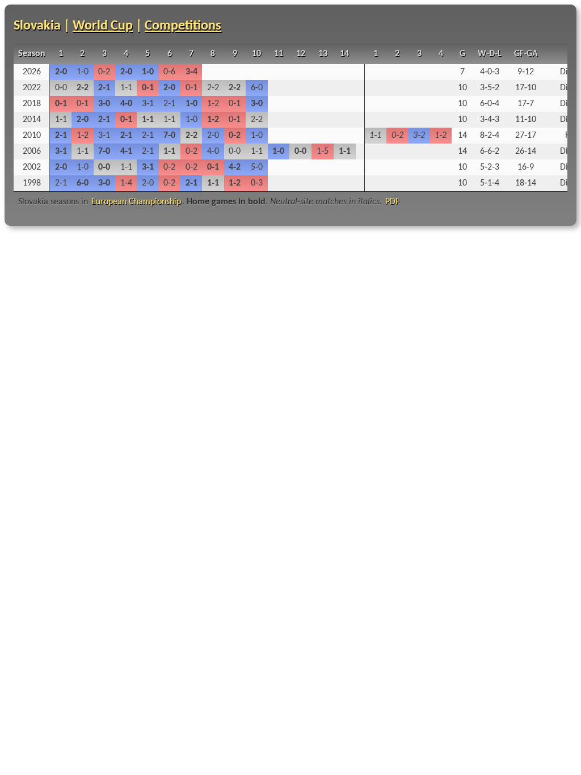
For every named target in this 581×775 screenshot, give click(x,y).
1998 (32, 183)
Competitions (183, 26)
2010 (32, 135)
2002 (32, 167)
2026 (32, 72)
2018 (32, 103)
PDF (392, 202)
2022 (32, 87)
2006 (32, 151)
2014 (32, 119)
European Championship (136, 202)
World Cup (103, 26)
